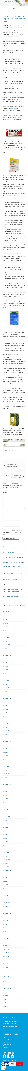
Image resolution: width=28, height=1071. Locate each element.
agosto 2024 (6, 702)
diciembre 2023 (6, 730)
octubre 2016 (6, 949)
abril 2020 (5, 888)
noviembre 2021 (6, 820)
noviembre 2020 (6, 863)
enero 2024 (5, 727)
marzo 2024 (5, 720)
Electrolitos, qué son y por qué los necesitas (13, 562)
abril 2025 (5, 673)
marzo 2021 (5, 849)
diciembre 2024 (6, 687)
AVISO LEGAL (8, 1028)
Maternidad (5, 1006)
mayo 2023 (5, 755)
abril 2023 (5, 759)
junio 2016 (5, 963)
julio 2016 (5, 960)
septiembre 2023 (7, 741)
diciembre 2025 (6, 644)
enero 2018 (5, 924)
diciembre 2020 (6, 859)
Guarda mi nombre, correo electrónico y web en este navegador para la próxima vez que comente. (13, 532)
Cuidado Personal (7, 988)
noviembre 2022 (6, 777)
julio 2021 (5, 834)
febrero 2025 (6, 680)
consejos (5, 981)
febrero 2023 (6, 766)
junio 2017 (5, 931)
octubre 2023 (6, 738)
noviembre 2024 (6, 691)
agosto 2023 (6, 745)
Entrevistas (5, 995)
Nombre (5, 511)
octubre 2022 (6, 781)
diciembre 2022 (6, 773)
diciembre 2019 (6, 902)
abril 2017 (5, 935)
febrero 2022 (6, 809)
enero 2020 (5, 899)
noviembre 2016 (6, 945)
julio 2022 (5, 791)
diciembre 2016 (6, 942)
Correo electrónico (7, 517)
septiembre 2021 (7, 827)
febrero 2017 (6, 938)
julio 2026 (5, 619)
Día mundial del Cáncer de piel (17, 605)
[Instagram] (8, 1056)
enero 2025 (5, 684)
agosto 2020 (6, 874)
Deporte (5, 992)
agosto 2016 (6, 956)
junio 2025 (5, 666)
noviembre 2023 (6, 734)
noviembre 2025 (6, 648)
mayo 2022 (5, 798)
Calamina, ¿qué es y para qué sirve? (11, 566)
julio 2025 (5, 662)
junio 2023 (5, 752)
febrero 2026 (6, 637)
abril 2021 (5, 845)
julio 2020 (5, 877)
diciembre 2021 (6, 816)
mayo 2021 (5, 841)
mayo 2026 (5, 627)
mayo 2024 (5, 712)
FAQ (4, 1037)
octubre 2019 (6, 910)
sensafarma (8, 13)
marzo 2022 (5, 806)
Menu (14, 8)
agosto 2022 (6, 788)
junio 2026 (5, 623)
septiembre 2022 (7, 784)
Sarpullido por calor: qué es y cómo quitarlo (13, 569)
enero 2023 (5, 770)
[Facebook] (4, 1056)
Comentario (6, 492)
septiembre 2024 (7, 698)
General (12, 450)
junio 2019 (5, 920)
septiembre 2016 (7, 953)
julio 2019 (5, 917)
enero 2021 (5, 856)
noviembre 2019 (6, 906)
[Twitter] (12, 1056)
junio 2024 (5, 709)
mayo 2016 (5, 967)
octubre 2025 (6, 652)
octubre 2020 (6, 866)
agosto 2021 (6, 831)
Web (4, 523)
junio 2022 (5, 795)
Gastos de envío (6, 1042)
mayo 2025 (5, 669)
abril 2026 (5, 630)
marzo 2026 (5, 634)
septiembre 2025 (7, 655)
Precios (5, 1040)
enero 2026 (5, 641)
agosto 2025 (6, 659)
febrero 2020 (6, 895)
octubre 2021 (6, 824)
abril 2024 (5, 716)
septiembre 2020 (7, 870)
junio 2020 (5, 881)
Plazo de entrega (7, 1044)
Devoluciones (6, 1047)
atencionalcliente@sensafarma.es (10, 1026)
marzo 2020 (5, 892)
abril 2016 (5, 970)
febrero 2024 (6, 723)
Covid (4, 985)
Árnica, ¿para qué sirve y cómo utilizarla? (12, 573)
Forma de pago (6, 1045)
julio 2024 (5, 705)
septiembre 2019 (7, 913)
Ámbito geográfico (7, 1039)
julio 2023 (5, 748)
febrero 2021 (6, 852)
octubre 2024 (6, 695)
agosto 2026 (6, 616)
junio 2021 (5, 838)
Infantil (4, 1002)
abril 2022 (5, 802)
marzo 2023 (5, 763)
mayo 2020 (5, 884)
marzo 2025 (5, 677)
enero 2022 (5, 813)
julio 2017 (5, 927)
